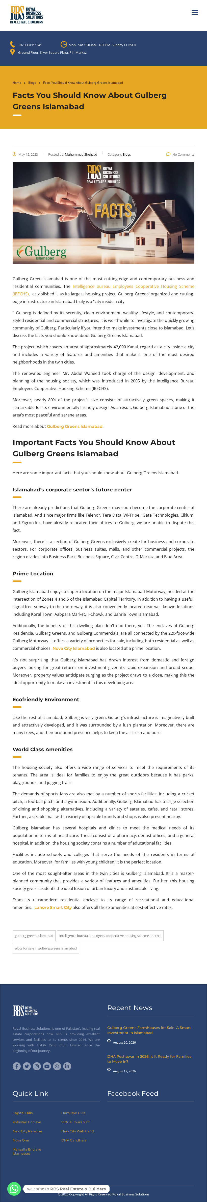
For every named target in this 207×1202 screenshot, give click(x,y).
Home (17, 82)
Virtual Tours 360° (75, 1122)
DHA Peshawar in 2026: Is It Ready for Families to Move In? (149, 1059)
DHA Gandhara (73, 1140)
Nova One (21, 1140)
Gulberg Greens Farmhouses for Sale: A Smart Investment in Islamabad (149, 1030)
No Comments (183, 154)
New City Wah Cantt (77, 1131)
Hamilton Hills (73, 1113)
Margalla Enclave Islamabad (27, 1151)
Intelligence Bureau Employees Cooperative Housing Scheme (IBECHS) (110, 935)
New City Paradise (27, 1131)
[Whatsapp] (14, 1189)
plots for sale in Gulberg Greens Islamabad (46, 948)
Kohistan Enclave (27, 1122)
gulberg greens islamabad (34, 935)
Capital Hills (23, 1113)
